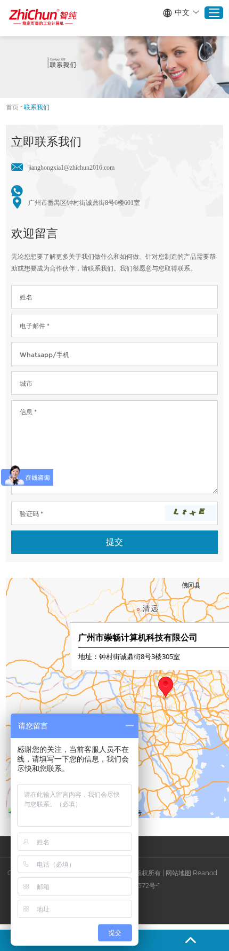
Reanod (205, 873)
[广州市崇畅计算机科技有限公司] (43, 17)
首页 (12, 107)
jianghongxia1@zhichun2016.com (71, 167)
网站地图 (178, 873)
